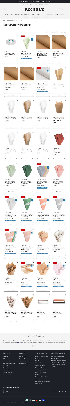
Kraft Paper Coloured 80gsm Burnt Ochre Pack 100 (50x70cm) (59, 151)
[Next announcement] (66, 1)
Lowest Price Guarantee (40, 367)
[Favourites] (62, 9)
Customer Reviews (23, 363)
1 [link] (31, 329)
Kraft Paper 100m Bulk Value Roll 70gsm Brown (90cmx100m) (26, 86)
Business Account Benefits (41, 370)
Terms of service (31, 402)
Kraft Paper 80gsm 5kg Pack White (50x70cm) (42, 150)
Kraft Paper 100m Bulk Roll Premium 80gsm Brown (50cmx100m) (42, 54)
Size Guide (5, 367)
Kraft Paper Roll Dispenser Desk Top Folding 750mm (57, 314)
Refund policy (23, 402)
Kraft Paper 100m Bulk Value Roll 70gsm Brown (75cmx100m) (10, 86)
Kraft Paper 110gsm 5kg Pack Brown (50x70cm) (58, 85)
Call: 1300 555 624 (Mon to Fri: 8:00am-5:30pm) (42, 382)
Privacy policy (17, 402)
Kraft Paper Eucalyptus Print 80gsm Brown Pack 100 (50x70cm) (10, 281)
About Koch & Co (23, 356)
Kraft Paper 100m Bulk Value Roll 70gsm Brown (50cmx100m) (58, 54)
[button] (4, 9)
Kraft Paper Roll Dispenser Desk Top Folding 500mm (41, 314)
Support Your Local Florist (9, 375)
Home (4, 20)
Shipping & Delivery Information (39, 359)
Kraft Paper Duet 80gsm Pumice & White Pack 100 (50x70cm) (59, 215)
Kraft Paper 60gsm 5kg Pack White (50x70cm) (10, 150)
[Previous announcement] (3, 1)
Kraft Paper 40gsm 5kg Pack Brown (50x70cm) (26, 118)
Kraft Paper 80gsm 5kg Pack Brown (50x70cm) (26, 150)
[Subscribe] (26, 391)
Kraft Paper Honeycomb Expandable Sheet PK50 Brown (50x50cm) (42, 281)
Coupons (46, 4)
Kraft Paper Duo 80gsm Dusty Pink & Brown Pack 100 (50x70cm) (43, 248)
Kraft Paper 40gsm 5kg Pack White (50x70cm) (42, 118)
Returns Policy (38, 363)
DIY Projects (25, 4)
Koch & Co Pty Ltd (10, 402)
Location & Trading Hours (25, 361)
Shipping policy (38, 402)
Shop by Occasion (7, 361)
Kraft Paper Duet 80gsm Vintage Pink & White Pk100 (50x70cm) (26, 248)
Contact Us (37, 379)
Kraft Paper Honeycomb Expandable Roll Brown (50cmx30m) (26, 281)
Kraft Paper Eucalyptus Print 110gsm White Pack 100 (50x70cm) (59, 248)
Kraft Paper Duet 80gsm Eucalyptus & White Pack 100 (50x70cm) (27, 215)
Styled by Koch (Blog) (8, 372)
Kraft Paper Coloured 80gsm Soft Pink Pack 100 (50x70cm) (58, 182)
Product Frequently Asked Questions (9, 364)
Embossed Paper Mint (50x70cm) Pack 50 (26, 54)
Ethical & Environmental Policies (40, 373)
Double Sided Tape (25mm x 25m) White (10, 54)
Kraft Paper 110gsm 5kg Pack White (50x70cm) (10, 118)
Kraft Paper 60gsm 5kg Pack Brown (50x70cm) (58, 118)
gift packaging (19, 342)
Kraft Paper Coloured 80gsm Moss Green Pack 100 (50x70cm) (27, 182)
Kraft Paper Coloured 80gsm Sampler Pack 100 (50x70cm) (43, 182)
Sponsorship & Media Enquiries (42, 376)
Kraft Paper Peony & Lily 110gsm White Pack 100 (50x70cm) (11, 314)
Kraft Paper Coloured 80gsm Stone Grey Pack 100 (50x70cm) (10, 215)
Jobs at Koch (22, 358)
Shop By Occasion (33, 4)
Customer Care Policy (40, 365)
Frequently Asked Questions (41, 356)
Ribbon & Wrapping (10, 20)
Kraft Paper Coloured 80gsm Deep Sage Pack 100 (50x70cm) (10, 182)
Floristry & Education (8, 370)
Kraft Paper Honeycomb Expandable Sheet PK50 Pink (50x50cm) (58, 281)
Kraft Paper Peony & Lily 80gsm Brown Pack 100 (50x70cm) (27, 314)
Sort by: (46, 32)
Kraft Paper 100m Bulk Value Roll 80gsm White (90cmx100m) (42, 86)
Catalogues (40, 4)
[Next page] (38, 329)
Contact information (46, 402)
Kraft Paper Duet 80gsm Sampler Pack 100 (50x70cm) (10, 248)
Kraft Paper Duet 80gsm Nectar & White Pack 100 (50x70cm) (43, 215)
